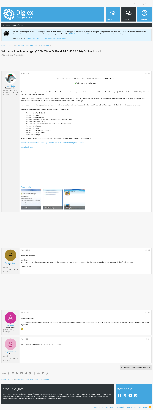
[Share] (145, 73)
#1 (149, 73)
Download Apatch (27, 147)
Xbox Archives (46, 38)
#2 (149, 250)
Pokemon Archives (32, 38)
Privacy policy (121, 407)
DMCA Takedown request (78, 34)
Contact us (96, 407)
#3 (149, 313)
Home (145, 407)
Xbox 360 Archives (59, 38)
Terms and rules (108, 407)
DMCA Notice (132, 407)
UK (17, 94)
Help (140, 407)
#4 (149, 339)
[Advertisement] (76, 64)
